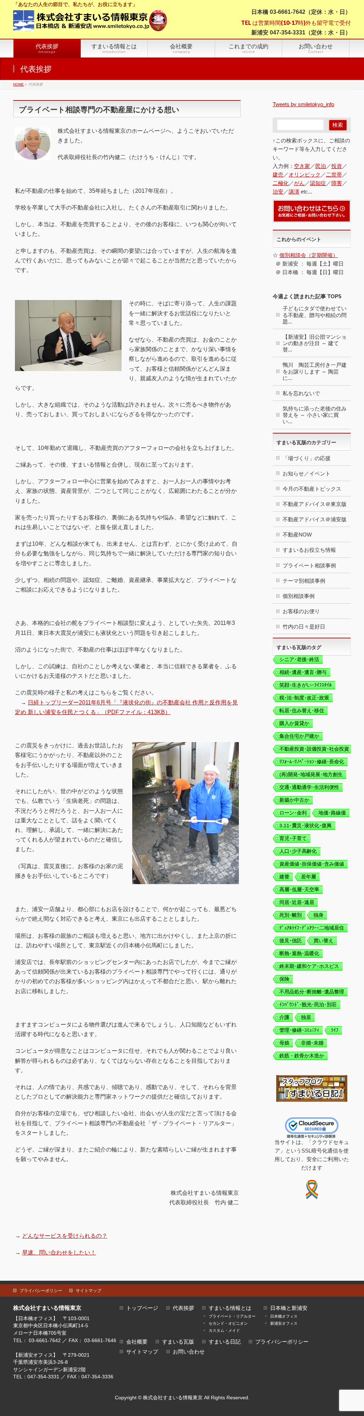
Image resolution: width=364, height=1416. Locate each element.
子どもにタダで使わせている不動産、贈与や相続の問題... (315, 314)
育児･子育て (293, 838)
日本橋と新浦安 (288, 1308)
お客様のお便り (301, 611)
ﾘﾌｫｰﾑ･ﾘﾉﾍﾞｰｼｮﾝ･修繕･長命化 (311, 761)
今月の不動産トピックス (312, 489)
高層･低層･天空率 (299, 889)
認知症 (318, 183)
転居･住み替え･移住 (301, 710)
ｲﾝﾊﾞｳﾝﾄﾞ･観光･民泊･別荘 (308, 1004)
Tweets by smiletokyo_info (303, 104)
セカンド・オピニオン (228, 1323)
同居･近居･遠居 (296, 902)
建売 (278, 174)
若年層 (308, 876)
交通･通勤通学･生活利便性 (309, 787)
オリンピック (305, 174)
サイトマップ (88, 1290)
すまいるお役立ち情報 (309, 550)
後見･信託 (290, 940)
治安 (278, 192)
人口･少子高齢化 (298, 851)
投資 (336, 166)
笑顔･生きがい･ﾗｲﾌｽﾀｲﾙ (305, 685)
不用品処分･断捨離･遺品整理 (311, 992)
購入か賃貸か (294, 723)
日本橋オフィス (284, 1316)
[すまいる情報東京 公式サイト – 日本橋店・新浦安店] (90, 23)
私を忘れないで (301, 393)
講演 (294, 192)
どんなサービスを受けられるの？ (64, 1236)
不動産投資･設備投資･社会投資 (314, 749)
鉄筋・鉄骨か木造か (301, 1055)
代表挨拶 (183, 1308)
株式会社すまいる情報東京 (173, 1397)
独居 (306, 1017)
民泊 (320, 166)
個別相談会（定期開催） (308, 255)
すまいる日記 (225, 1342)
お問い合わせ (189, 1352)
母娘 (284, 1043)
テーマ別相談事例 (304, 581)
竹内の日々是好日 (304, 626)
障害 (336, 183)
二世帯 (334, 174)
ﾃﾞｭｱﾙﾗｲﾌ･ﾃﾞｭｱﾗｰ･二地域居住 (311, 928)
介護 (284, 1017)
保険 (284, 979)
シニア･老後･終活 (299, 659)
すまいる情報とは (230, 1308)
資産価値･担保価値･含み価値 (311, 864)
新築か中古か (294, 800)
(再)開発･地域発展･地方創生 (311, 774)
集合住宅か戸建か (299, 736)
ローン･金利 (293, 813)
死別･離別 (290, 915)
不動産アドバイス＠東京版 (315, 504)
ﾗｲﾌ (334, 1030)
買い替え (323, 940)
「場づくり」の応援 (307, 458)
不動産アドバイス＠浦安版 (315, 519)
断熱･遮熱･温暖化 (299, 953)
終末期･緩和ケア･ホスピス (309, 966)
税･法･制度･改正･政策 (304, 698)
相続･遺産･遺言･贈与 (303, 672)
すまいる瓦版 (178, 1342)
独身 (318, 915)
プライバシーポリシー (41, 1290)
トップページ (142, 1308)
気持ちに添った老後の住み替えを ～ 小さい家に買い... (315, 414)
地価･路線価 (332, 813)
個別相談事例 (299, 596)
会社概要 (137, 1342)
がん (299, 183)
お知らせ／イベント (307, 473)
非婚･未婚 (312, 1043)
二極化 (281, 183)
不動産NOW (297, 535)
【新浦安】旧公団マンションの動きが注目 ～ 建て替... (315, 343)
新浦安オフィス (284, 1323)
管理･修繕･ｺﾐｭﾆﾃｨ (299, 1030)
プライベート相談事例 (309, 565)
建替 (284, 876)
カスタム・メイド (224, 1330)
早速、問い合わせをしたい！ (59, 1252)
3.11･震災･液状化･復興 (305, 825)
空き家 (302, 166)
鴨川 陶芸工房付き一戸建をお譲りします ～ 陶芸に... (315, 371)
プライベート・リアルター (232, 1316)
